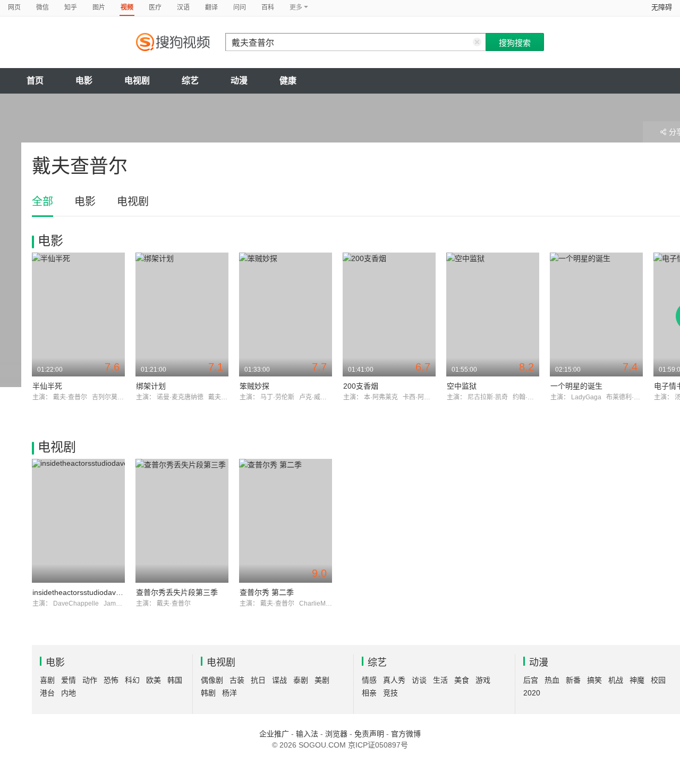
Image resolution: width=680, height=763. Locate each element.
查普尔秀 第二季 (267, 592)
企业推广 (274, 734)
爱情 (68, 680)
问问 (239, 7)
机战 (615, 680)
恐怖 (111, 680)
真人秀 (394, 680)
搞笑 (594, 680)
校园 (658, 680)
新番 (573, 680)
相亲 (369, 693)
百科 (267, 7)
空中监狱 (462, 386)
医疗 (155, 7)
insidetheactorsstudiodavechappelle (92, 592)
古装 (237, 680)
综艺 (190, 80)
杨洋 (229, 693)
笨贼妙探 (254, 386)
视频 (127, 7)
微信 (42, 7)
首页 (35, 80)
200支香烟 (360, 386)
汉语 (183, 7)
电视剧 (137, 80)
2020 (531, 693)
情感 (369, 680)
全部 (42, 201)
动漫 (239, 80)
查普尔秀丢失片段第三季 (177, 592)
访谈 (419, 680)
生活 (440, 680)
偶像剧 (212, 680)
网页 (14, 7)
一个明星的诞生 (576, 386)
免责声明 (369, 734)
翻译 (211, 7)
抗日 (258, 680)
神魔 (637, 680)
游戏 (482, 680)
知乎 (70, 7)
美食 (461, 680)
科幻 (132, 680)
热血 (552, 680)
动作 (89, 680)
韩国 (174, 680)
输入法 (307, 734)
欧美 (153, 680)
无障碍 (661, 7)
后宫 (530, 680)
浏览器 (336, 734)
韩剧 (208, 693)
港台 (47, 693)
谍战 (279, 680)
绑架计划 (151, 386)
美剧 (321, 680)
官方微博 (406, 734)
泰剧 (300, 680)
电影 (83, 80)
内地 (68, 693)
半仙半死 (47, 386)
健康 (287, 80)
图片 (98, 7)
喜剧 (47, 680)
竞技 (390, 693)
